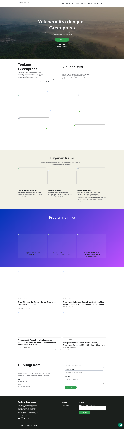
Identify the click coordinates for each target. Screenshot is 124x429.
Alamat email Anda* (69, 369)
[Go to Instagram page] (22, 418)
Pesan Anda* (68, 376)
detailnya (62, 39)
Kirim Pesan (70, 387)
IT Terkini (35, 425)
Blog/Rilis (96, 3)
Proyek (90, 3)
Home (62, 3)
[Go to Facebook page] (19, 418)
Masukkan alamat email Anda (87, 405)
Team (77, 3)
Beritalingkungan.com (96, 197)
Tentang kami (69, 3)
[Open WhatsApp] (120, 425)
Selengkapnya (47, 81)
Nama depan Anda (69, 363)
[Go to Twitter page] (28, 418)
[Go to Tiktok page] (25, 418)
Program (83, 3)
